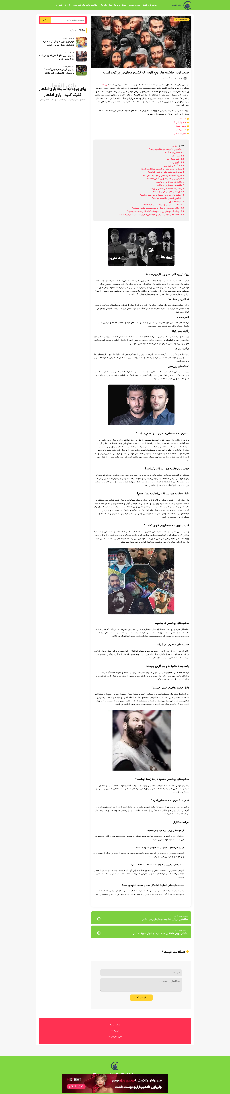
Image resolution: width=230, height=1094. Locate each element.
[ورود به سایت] (115, 537)
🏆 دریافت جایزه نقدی (115, 556)
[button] (115, 547)
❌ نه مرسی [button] (115, 563)
